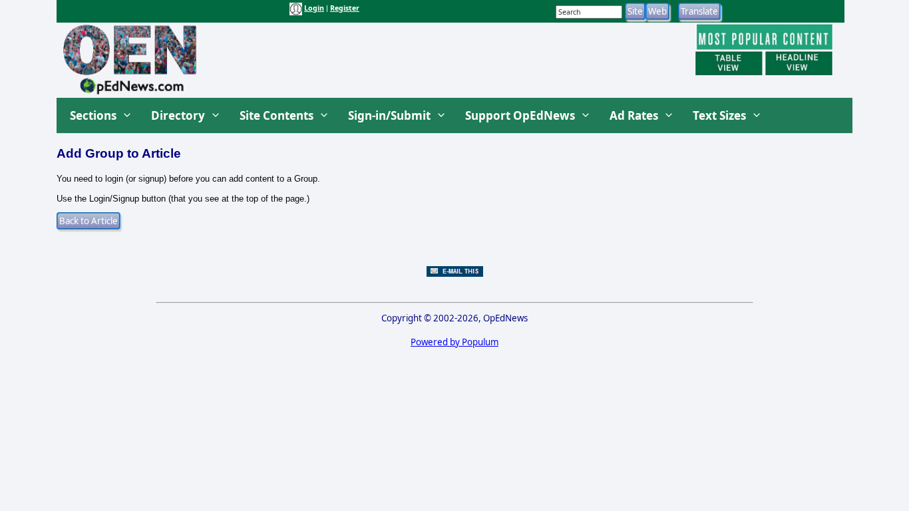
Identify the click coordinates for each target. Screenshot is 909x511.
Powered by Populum (454, 342)
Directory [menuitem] (178, 115)
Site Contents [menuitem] (276, 115)
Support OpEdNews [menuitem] (520, 115)
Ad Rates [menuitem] (634, 115)
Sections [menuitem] (93, 115)
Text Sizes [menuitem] (719, 115)
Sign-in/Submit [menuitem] (389, 115)
